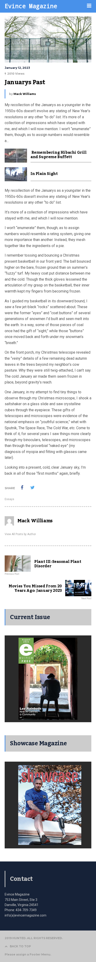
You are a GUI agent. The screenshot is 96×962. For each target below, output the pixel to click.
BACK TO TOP (20, 946)
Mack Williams (25, 94)
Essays (9, 499)
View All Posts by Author (20, 534)
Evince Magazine (31, 6)
